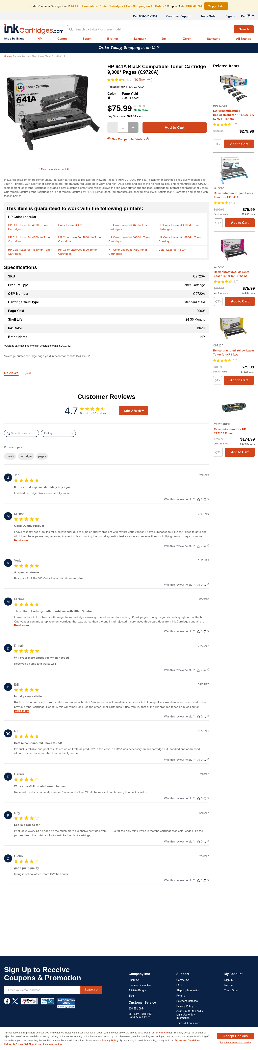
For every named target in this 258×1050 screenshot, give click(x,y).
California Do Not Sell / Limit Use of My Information (189, 1014)
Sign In (230, 16)
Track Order (208, 16)
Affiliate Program (138, 990)
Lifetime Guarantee (140, 985)
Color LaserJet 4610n (172, 249)
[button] (198, 499)
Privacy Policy (184, 1006)
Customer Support (178, 16)
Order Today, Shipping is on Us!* (129, 47)
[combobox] (160, 29)
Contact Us (182, 979)
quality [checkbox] (10, 456)
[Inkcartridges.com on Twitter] (15, 1003)
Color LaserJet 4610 (71, 225)
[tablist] (106, 375)
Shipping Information (188, 990)
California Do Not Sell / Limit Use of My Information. (33, 1044)
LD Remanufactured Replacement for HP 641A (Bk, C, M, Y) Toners (233, 114)
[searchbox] (21, 433)
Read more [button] (21, 540)
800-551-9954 (148, 16)
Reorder (228, 985)
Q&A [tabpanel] (27, 373)
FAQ (179, 985)
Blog (131, 995)
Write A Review (134, 410)
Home (7, 56)
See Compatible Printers (128, 139)
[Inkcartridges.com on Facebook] (7, 1003)
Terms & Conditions (187, 1023)
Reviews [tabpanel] (11, 373)
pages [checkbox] (42, 456)
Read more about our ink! (55, 169)
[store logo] (33, 29)
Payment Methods (187, 1000)
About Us (134, 979)
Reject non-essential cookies (235, 1042)
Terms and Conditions (187, 1040)
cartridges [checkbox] (26, 456)
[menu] (129, 38)
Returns (180, 995)
